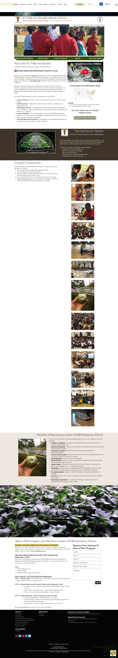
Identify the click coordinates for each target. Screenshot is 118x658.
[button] (88, 310)
